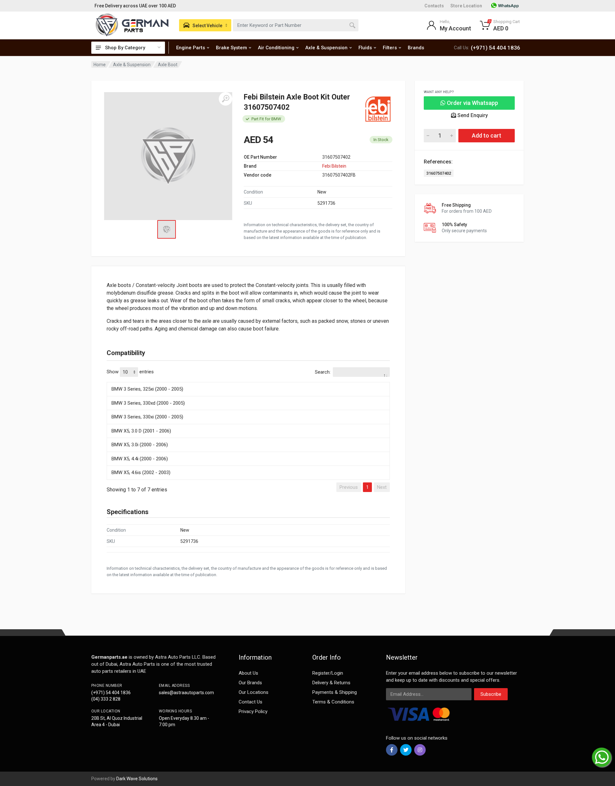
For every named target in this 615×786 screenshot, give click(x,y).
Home (100, 64)
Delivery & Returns (331, 683)
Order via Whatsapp (472, 102)
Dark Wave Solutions (137, 778)
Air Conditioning (276, 48)
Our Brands (250, 683)
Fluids (365, 48)
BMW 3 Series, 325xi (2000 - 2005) (147, 389)
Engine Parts (190, 48)
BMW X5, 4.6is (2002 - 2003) (140, 472)
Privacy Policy (253, 711)
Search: (323, 372)
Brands (416, 48)
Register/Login (327, 673)
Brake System (231, 48)
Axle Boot (167, 64)
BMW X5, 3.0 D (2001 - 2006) (141, 431)
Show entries (130, 372)
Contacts (434, 6)
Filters (390, 48)
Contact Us (250, 702)
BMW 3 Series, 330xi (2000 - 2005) (147, 417)
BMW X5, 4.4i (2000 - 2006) (139, 459)
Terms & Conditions (333, 702)
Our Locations (253, 692)
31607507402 (438, 173)
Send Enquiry (472, 115)
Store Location (466, 6)
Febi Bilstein (334, 166)
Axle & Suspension (326, 48)
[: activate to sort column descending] (248, 381)
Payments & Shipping (334, 692)
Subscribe (490, 694)
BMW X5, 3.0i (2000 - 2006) (139, 445)
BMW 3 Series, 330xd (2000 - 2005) (148, 403)
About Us (248, 673)
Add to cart (486, 135)
